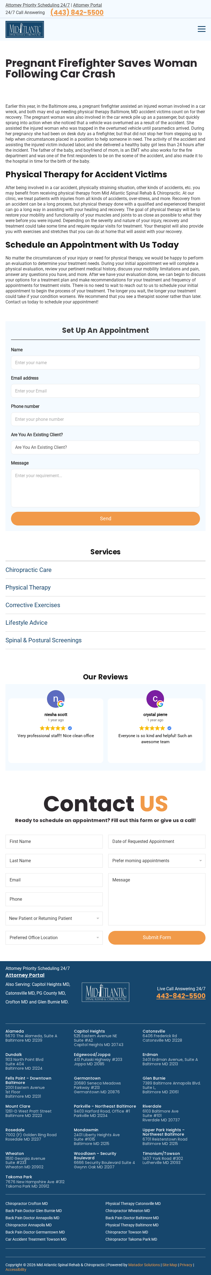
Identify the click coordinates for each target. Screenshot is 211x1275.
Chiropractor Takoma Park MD (131, 1239)
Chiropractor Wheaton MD (128, 1210)
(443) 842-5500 (77, 12)
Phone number (25, 406)
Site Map (169, 1265)
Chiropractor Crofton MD (26, 1203)
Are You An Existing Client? (37, 434)
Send (105, 518)
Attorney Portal (87, 5)
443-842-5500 (181, 995)
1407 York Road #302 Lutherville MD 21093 (163, 1161)
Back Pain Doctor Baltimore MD (132, 1218)
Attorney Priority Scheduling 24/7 (37, 5)
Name (17, 349)
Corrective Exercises (32, 605)
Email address (24, 378)
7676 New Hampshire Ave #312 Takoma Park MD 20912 (35, 1184)
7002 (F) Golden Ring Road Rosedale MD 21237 (31, 1137)
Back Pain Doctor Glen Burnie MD (33, 1210)
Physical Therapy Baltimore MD (132, 1225)
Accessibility (15, 1269)
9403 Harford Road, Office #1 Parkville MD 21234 (102, 1113)
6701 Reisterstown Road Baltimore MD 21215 (165, 1141)
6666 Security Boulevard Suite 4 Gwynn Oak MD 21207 (104, 1165)
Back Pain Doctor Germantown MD (35, 1232)
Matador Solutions (144, 1265)
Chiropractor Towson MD (127, 1232)
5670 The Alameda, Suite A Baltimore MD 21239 (31, 1038)
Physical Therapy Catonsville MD (133, 1203)
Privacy (186, 1265)
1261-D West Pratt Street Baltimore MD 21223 (28, 1113)
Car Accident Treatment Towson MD (35, 1239)
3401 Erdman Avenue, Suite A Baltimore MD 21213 (170, 1062)
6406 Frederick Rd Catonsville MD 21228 (162, 1038)
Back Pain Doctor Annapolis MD (32, 1218)
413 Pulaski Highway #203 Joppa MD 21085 (98, 1062)
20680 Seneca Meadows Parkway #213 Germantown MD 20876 (97, 1087)
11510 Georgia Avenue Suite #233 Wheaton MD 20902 (25, 1163)
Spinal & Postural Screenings (43, 640)
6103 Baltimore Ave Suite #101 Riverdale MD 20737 (161, 1115)
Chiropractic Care (28, 569)
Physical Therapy (28, 587)
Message (20, 463)
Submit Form (157, 937)
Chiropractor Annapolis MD (28, 1225)
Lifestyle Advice (26, 622)
